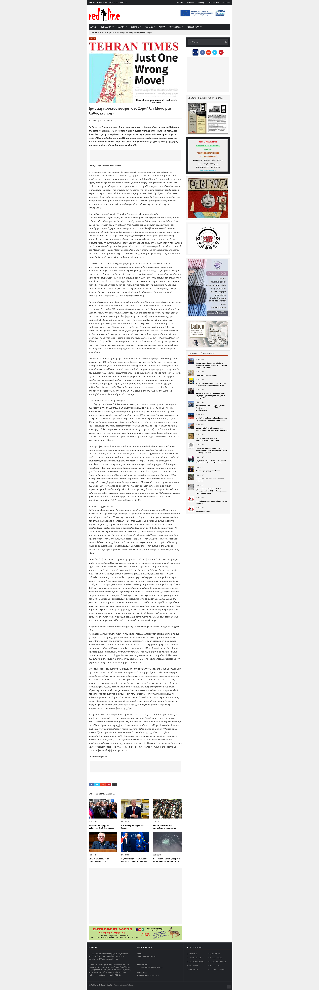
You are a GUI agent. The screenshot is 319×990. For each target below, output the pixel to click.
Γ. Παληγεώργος (194, 958)
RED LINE (94, 32)
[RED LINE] (104, 14)
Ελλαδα (121, 27)
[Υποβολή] (225, 42)
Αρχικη (93, 27)
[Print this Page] (114, 784)
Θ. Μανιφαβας (215, 958)
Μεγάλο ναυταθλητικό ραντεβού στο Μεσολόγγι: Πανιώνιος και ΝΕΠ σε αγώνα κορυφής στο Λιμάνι (211, 365)
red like (149, 27)
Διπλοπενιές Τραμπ (203, 511)
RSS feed (180, 2)
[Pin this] (108, 784)
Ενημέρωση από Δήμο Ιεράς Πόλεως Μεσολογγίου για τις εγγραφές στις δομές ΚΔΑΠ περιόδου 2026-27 (211, 450)
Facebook (190, 2)
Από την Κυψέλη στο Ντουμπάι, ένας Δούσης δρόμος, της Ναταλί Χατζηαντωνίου (212, 429)
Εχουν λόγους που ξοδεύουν (206, 375)
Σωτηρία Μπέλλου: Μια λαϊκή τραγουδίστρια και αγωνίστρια (207, 439)
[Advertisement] (135, 155)
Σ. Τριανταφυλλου (217, 969)
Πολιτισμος (175, 27)
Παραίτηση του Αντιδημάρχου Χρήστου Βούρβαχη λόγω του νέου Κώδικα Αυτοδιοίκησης (210, 408)
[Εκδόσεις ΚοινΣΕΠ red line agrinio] (208, 118)
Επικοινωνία (214, 2)
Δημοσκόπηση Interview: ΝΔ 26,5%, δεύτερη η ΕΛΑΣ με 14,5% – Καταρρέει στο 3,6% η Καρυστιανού (211, 491)
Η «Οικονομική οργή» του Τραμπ (208, 471)
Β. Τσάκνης (192, 954)
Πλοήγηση (226, 2)
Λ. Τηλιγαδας (192, 965)
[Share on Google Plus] (103, 784)
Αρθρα (162, 27)
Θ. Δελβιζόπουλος (195, 962)
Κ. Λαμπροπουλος (217, 962)
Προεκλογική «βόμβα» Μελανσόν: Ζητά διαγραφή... (101, 826)
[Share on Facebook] (91, 784)
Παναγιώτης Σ (193, 969)
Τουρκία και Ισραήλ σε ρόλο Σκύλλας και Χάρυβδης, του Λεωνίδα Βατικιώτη (211, 462)
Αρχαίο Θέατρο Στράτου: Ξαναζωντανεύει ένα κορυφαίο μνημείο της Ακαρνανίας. (211, 419)
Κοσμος (135, 27)
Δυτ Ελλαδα (106, 27)
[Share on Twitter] (97, 784)
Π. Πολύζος (214, 965)
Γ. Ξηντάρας (214, 954)
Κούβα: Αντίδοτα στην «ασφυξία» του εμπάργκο (164, 826)
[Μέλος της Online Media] (195, 51)
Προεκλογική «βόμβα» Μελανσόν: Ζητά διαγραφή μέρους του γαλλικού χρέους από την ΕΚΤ (210, 395)
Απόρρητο (201, 2)
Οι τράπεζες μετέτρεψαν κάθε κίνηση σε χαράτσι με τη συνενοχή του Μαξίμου (211, 384)
